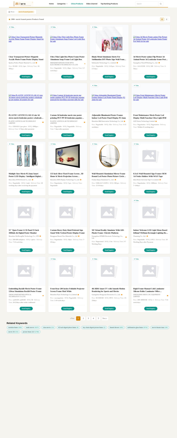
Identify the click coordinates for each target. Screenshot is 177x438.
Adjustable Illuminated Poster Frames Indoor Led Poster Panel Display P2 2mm (109, 116)
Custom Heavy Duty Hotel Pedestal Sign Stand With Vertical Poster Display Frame (67, 231)
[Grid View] (162, 19)
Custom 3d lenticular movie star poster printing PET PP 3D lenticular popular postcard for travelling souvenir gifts (66, 116)
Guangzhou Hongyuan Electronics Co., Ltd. (106, 294)
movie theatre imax (159, 327)
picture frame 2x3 (31, 332)
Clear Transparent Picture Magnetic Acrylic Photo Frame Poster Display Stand (26, 58)
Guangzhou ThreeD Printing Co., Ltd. (145, 63)
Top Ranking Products (109, 4)
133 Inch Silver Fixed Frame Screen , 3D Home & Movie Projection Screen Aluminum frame (66, 175)
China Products (77, 4)
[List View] (166, 19)
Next (104, 318)
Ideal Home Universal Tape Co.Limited (146, 180)
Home (51, 4)
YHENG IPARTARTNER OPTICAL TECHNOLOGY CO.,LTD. (20, 295)
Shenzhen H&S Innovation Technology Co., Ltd (107, 121)
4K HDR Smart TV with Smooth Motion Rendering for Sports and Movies (108, 290)
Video (12, 27)
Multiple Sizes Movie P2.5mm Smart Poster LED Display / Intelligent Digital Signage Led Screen (25, 175)
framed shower (116, 327)
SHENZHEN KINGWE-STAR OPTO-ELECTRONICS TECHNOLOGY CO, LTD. (64, 64)
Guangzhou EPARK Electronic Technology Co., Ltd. (107, 237)
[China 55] (26, 212)
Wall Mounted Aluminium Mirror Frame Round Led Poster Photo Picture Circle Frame (108, 175)
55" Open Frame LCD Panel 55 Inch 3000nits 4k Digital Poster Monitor (24, 231)
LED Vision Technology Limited (144, 121)
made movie (32, 327)
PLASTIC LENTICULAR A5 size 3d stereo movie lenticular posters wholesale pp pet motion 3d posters (25, 116)
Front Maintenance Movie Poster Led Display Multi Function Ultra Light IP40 (149, 116)
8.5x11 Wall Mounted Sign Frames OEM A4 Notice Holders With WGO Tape (149, 175)
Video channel (91, 4)
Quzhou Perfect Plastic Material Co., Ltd (22, 63)
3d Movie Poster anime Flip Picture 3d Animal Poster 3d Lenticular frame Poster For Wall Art (150, 58)
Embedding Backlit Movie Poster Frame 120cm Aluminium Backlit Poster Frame (25, 290)
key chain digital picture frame (94, 327)
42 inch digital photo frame (68, 327)
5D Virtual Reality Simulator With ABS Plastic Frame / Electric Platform (108, 231)
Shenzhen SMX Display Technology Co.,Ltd (64, 180)
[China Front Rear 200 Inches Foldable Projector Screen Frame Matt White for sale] (67, 271)
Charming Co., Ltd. (139, 236)
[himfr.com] (23, 3)
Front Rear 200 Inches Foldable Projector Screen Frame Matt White (67, 290)
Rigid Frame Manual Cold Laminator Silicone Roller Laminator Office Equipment (148, 290)
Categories (61, 4)
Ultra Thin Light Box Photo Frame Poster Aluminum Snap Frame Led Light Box (67, 58)
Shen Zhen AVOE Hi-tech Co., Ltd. (20, 180)
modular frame (15, 327)
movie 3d (13, 332)
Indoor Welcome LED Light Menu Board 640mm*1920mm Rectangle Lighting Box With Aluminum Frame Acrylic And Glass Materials (150, 231)
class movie (48, 327)
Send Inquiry (26, 77)
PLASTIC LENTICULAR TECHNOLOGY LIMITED (22, 122)
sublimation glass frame (137, 327)
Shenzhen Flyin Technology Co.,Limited (63, 294)
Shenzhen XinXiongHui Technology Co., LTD (24, 236)
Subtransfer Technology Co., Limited (104, 63)
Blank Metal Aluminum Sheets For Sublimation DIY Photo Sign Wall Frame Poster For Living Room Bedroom (108, 58)
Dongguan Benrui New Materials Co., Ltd (63, 236)
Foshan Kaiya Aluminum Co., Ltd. (103, 180)
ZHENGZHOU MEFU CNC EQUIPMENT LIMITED (146, 295)
